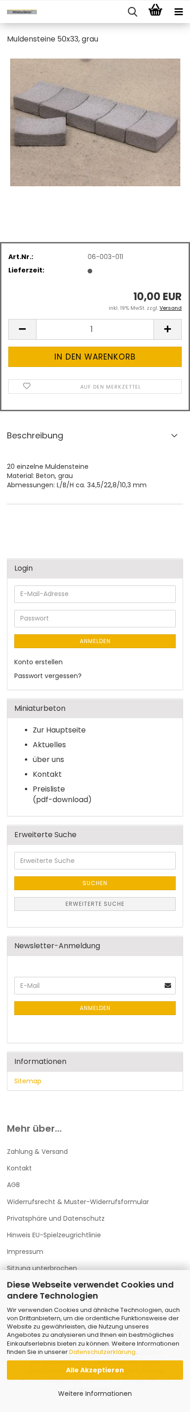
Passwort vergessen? (48, 675)
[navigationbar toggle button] (178, 12)
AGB (13, 1184)
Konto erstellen (38, 662)
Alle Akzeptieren (95, 1370)
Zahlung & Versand (37, 1151)
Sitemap (28, 1081)
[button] (22, 329)
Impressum (25, 1251)
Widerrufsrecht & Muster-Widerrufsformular (78, 1201)
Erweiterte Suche (95, 904)
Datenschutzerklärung (102, 1351)
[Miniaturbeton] (18, 12)
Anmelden (95, 641)
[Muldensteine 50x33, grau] (95, 121)
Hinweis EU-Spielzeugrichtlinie (54, 1235)
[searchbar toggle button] (132, 12)
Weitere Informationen (95, 1393)
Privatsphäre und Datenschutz (56, 1218)
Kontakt (19, 1168)
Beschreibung (35, 435)
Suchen (95, 883)
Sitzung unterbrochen (42, 1268)
